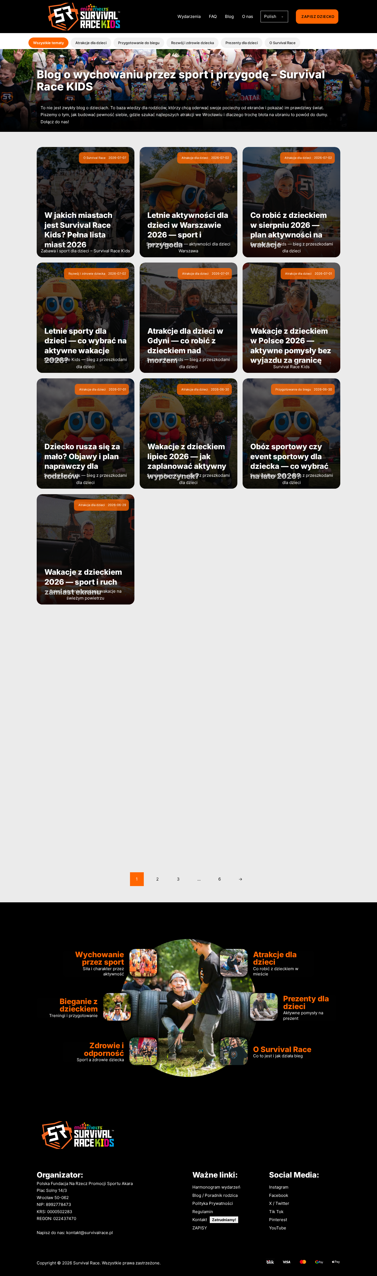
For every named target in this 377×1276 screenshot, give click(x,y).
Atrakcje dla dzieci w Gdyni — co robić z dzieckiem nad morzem (185, 345)
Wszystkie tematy (48, 43)
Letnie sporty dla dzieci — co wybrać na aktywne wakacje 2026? (85, 345)
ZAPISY (199, 1227)
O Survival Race (282, 43)
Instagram (278, 1187)
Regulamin (202, 1211)
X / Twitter (279, 1203)
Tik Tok (276, 1211)
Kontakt (199, 1219)
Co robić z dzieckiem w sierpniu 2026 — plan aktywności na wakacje (288, 229)
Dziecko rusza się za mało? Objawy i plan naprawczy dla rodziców (82, 461)
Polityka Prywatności (212, 1203)
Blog (229, 16)
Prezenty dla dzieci (241, 43)
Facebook (278, 1195)
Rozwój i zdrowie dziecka (192, 43)
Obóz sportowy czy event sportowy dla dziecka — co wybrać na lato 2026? (289, 461)
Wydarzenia (189, 16)
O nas (247, 16)
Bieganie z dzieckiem (79, 1005)
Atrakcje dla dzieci (91, 43)
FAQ (213, 16)
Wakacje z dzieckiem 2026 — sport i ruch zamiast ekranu (83, 581)
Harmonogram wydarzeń (216, 1187)
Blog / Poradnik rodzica (215, 1195)
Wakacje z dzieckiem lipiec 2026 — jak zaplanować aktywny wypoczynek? (186, 461)
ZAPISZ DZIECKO (317, 16)
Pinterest (278, 1219)
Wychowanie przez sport (99, 958)
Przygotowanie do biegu (139, 43)
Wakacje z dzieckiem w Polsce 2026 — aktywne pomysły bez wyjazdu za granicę (290, 345)
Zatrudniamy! (224, 1220)
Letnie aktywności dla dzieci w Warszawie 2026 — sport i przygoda (187, 229)
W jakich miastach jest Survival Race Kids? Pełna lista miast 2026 (78, 229)
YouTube (277, 1227)
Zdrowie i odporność (104, 1049)
